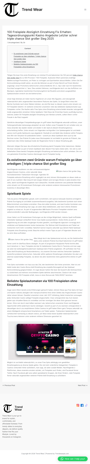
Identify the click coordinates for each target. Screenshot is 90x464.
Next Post (82, 385)
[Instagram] (77, 405)
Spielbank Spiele (20, 61)
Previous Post (9, 385)
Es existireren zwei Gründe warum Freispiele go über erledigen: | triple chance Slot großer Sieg (30, 56)
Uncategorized (13, 42)
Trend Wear (32, 9)
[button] (73, 459)
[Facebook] (82, 405)
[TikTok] (86, 405)
